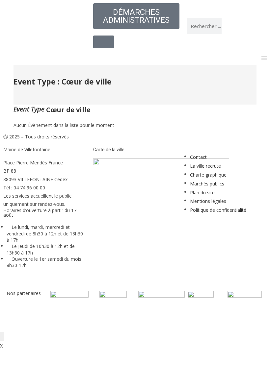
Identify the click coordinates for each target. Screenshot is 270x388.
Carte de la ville (108, 149)
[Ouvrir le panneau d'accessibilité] (2, 336)
